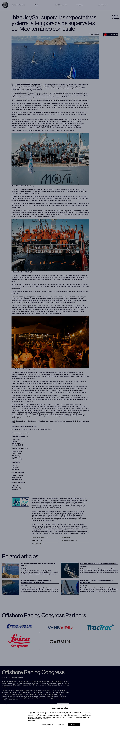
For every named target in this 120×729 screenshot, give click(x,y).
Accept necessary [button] (47, 724)
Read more (31, 720)
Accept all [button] (74, 724)
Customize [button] (61, 724)
